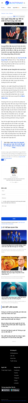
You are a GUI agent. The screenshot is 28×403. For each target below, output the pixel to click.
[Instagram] (12, 182)
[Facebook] (6, 162)
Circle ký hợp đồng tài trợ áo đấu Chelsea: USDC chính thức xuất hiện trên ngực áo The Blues (14, 246)
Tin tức (7, 13)
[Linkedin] (14, 182)
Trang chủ (3, 13)
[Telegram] (12, 162)
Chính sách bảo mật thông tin (6, 400)
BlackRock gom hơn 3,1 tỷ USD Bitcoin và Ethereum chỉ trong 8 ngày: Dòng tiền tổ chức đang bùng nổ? (13, 273)
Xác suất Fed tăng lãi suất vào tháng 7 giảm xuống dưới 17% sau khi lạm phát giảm (13, 336)
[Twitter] (9, 162)
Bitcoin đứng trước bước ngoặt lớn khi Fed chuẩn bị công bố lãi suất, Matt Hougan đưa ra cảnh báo (13, 325)
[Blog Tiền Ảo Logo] (14, 3)
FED (5, 159)
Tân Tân (14, 175)
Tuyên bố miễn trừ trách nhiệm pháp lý (19, 400)
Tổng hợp (11, 13)
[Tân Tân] (14, 170)
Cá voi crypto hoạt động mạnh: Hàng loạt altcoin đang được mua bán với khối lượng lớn (14, 298)
